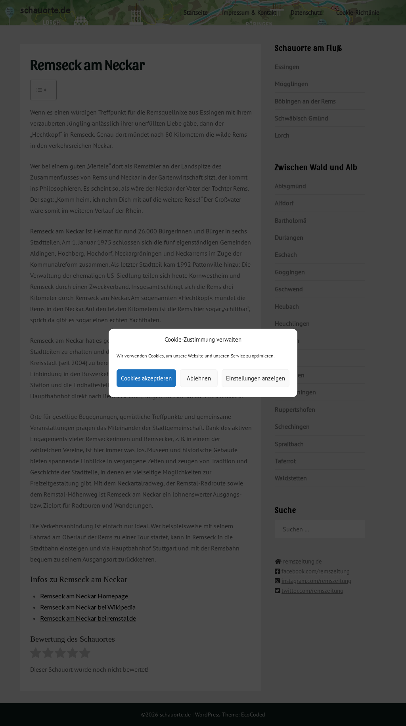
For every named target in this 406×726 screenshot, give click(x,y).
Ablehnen (199, 378)
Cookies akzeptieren (146, 378)
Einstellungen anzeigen (255, 378)
